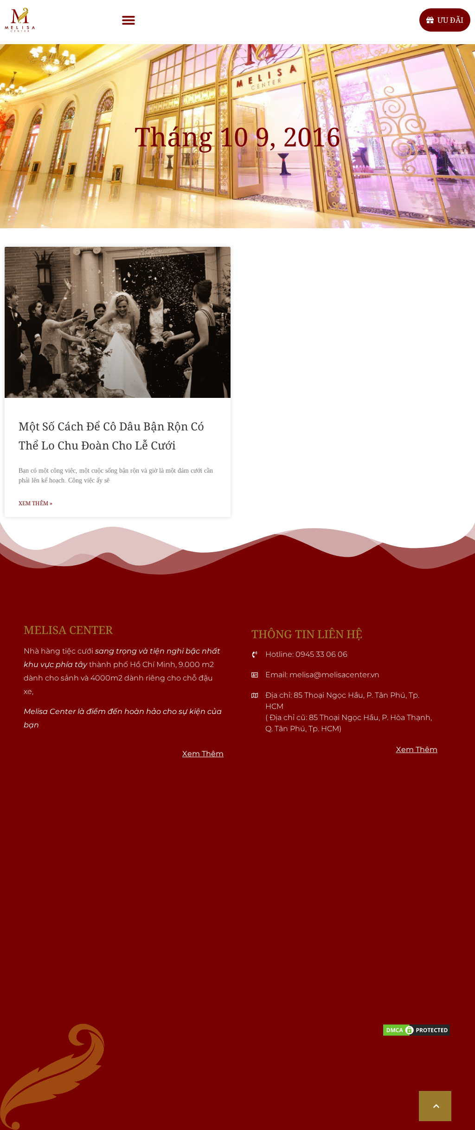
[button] (128, 19)
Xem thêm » (35, 503)
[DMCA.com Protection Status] (416, 1034)
